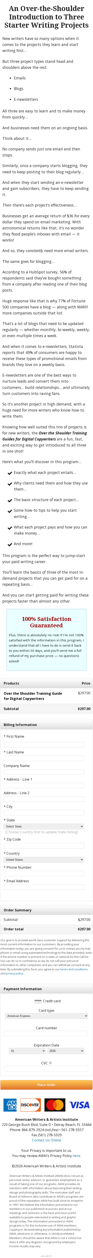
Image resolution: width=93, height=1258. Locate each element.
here (76, 1155)
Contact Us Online (46, 1140)
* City (8, 806)
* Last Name (14, 752)
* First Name (14, 736)
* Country (12, 853)
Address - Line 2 (16, 793)
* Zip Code (12, 839)
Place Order (46, 1085)
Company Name (17, 765)
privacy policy (14, 973)
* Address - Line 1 (18, 779)
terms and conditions (74, 969)
